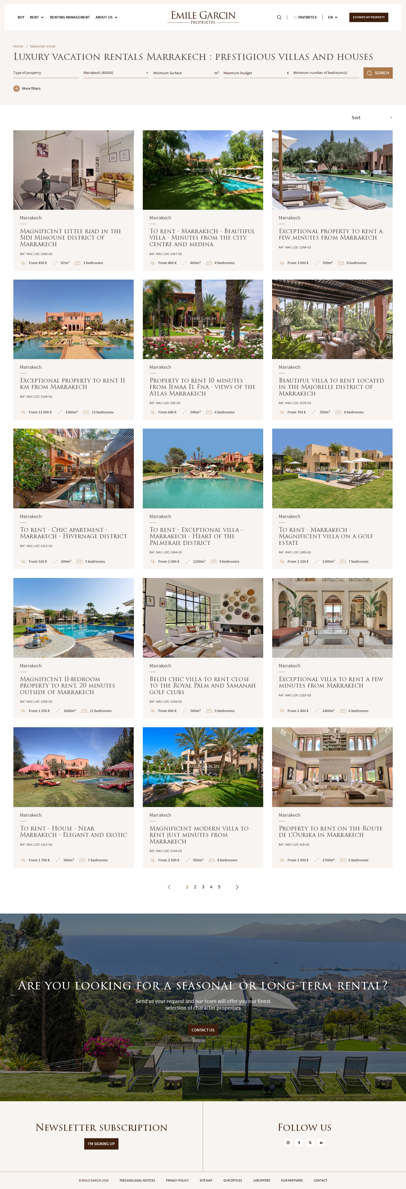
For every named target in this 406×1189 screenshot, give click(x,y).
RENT (34, 17)
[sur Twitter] (310, 1142)
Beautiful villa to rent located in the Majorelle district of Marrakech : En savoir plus (332, 350)
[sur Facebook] (299, 1142)
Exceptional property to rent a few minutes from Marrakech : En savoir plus (332, 200)
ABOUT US (104, 17)
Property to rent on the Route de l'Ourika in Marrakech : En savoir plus (332, 797)
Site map (206, 1180)
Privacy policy (177, 1180)
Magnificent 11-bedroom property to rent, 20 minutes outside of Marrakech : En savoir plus (73, 648)
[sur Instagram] (288, 1142)
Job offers (261, 1180)
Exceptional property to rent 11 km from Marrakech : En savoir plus (73, 350)
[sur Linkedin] (321, 1142)
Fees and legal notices (137, 1180)
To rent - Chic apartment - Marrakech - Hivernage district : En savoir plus (73, 499)
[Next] (237, 887)
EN (330, 17)
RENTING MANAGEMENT (70, 17)
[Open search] (279, 17)
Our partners (292, 1180)
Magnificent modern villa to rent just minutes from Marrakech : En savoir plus (203, 797)
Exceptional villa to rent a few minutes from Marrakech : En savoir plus (332, 648)
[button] (21, 170)
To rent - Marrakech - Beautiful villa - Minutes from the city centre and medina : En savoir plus (203, 200)
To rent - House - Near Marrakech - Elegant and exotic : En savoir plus (73, 797)
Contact (320, 1180)
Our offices (232, 1180)
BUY (21, 17)
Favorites (307, 17)
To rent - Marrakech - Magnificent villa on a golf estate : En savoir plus (332, 499)
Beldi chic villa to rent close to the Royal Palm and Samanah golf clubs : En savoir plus (203, 648)
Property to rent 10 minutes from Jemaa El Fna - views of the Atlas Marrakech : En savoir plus (203, 350)
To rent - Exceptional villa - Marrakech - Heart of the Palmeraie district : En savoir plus (203, 499)
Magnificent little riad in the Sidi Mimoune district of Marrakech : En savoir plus (73, 200)
